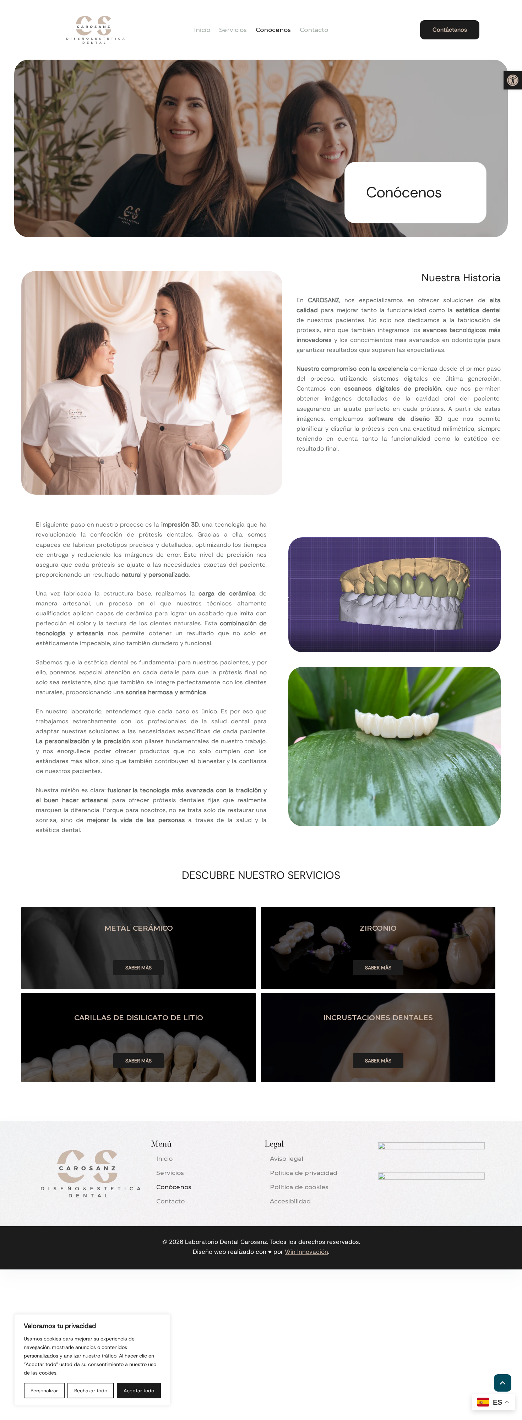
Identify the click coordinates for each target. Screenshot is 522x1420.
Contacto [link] (314, 29)
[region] (92, 1360)
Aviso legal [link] (286, 1158)
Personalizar (44, 1390)
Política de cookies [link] (299, 1187)
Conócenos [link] (273, 29)
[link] (513, 80)
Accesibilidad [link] (290, 1201)
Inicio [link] (202, 29)
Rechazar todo (90, 1390)
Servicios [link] (233, 29)
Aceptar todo (139, 1390)
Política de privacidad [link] (303, 1172)
